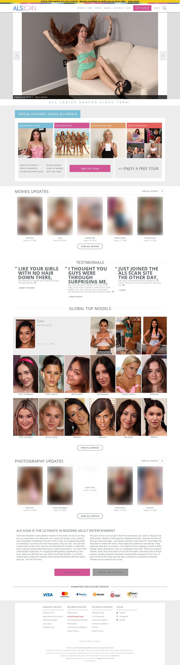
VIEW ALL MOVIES (90, 246)
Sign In (157, 8)
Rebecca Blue (120, 238)
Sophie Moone (128, 378)
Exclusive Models (50, 624)
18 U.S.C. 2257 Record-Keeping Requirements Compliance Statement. (90, 652)
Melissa (77, 422)
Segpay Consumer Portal (105, 663)
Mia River (30, 238)
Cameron (150, 512)
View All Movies (150, 191)
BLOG (128, 8)
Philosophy (72, 628)
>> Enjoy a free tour (138, 168)
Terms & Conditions (100, 628)
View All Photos (149, 465)
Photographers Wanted (77, 624)
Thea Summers (25, 422)
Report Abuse (73, 635)
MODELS (107, 8)
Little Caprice (51, 378)
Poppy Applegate (60, 512)
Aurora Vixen (51, 422)
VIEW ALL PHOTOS (90, 520)
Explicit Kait (90, 238)
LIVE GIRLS (118, 8)
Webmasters (72, 617)
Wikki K (154, 422)
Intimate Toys (49, 632)
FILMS (89, 8)
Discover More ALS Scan (110, 576)
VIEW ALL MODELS (90, 452)
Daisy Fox (154, 378)
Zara (60, 238)
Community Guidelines (77, 632)
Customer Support (100, 624)
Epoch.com (115, 660)
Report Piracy (97, 635)
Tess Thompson (25, 378)
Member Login (98, 617)
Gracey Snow (150, 238)
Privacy (95, 632)
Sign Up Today (90, 168)
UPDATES (81, 8)
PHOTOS (98, 8)
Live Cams (47, 628)
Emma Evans (102, 378)
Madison (102, 422)
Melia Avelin (77, 378)
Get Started (142, 8)
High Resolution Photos (53, 621)
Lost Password (98, 621)
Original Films (48, 617)
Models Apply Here (75, 621)
